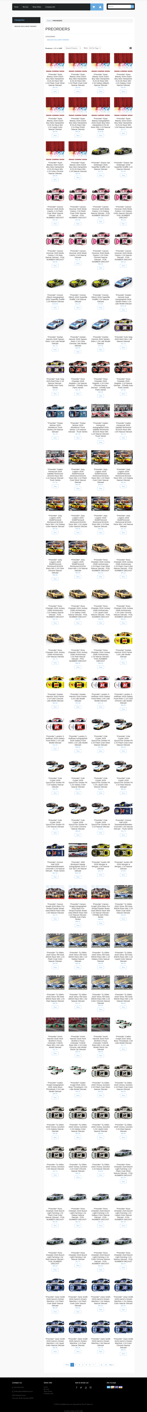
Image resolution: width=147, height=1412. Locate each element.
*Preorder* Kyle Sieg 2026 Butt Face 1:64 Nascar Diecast (123, 339)
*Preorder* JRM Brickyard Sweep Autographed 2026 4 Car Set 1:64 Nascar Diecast (78, 866)
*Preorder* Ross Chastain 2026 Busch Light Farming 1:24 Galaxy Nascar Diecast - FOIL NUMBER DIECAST (78, 1214)
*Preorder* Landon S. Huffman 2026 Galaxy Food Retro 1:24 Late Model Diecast (55, 739)
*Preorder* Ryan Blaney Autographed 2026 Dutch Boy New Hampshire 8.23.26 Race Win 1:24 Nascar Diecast (100, 124)
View (55, 91)
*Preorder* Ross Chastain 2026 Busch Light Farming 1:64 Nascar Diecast (78, 1256)
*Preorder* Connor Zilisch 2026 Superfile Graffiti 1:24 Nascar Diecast (100, 298)
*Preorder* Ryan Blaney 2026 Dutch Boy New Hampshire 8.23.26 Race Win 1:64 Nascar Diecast (123, 123)
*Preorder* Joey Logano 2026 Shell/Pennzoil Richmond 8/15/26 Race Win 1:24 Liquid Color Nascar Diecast (78, 521)
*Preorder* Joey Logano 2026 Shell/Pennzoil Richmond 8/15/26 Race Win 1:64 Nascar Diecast (123, 521)
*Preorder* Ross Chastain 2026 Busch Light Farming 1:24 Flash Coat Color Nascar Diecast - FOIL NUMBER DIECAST (55, 1214)
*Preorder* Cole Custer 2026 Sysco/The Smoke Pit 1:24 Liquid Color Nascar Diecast (100, 782)
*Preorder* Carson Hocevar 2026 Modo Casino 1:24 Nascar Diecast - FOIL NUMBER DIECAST (123, 255)
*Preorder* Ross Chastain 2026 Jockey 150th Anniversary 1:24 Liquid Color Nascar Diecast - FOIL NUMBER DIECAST (100, 611)
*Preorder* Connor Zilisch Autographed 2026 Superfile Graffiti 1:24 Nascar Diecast (55, 298)
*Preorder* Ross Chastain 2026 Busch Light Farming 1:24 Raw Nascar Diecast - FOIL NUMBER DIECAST (55, 1258)
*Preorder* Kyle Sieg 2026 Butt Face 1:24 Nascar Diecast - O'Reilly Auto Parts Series (55, 383)
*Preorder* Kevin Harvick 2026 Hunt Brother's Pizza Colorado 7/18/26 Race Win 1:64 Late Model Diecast (55, 1041)
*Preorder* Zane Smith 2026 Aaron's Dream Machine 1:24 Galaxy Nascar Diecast (100, 1300)
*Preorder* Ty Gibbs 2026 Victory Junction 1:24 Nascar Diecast (100, 1167)
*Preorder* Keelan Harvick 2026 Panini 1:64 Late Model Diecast (123, 653)
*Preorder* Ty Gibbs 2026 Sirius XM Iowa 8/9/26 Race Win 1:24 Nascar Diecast (123, 997)
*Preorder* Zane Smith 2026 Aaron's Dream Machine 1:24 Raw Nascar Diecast (78, 1342)
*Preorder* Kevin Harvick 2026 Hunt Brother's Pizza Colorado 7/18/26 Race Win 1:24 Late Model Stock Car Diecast (100, 1043)
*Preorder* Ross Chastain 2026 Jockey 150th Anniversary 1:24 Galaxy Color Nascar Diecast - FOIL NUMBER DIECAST (77, 611)
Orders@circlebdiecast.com (23, 1391)
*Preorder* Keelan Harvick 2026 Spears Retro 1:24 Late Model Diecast (100, 340)
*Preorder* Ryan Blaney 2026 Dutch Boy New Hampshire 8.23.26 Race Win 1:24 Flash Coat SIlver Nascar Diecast (55, 79)
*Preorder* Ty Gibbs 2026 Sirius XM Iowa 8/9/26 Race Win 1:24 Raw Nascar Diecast (55, 997)
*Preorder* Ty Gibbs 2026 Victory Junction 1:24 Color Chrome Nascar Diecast (78, 1168)
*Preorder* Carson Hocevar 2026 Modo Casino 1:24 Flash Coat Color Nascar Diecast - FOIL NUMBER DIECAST (78, 212)
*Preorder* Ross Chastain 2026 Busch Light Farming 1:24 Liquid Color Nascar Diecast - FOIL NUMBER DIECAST (123, 1214)
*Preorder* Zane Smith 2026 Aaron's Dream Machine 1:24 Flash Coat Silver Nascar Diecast (55, 1301)
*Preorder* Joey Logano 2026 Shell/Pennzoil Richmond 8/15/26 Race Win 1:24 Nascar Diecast (78, 565)
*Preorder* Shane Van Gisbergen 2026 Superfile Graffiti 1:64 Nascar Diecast (100, 166)
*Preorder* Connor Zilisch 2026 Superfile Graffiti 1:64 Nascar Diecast (78, 298)
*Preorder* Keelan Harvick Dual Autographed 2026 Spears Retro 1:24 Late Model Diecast (123, 299)
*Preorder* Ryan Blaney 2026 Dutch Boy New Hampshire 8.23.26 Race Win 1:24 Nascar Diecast (78, 167)
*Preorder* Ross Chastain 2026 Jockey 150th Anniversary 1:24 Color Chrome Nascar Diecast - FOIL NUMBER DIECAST (123, 611)
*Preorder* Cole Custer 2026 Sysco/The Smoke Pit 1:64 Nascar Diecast (55, 823)
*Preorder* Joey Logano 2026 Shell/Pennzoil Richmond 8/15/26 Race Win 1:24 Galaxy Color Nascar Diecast (55, 521)
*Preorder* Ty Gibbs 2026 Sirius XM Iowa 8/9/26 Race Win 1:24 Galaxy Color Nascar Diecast (100, 957)
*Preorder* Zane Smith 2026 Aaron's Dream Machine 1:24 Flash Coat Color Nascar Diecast (78, 1301)
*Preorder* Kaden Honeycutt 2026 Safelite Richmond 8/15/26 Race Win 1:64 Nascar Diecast (123, 427)
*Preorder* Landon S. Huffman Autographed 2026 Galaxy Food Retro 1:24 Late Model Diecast (77, 740)
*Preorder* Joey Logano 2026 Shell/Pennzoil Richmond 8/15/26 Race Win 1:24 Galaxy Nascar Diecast (123, 474)
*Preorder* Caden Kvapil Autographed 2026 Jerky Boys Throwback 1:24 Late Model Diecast (55, 1087)
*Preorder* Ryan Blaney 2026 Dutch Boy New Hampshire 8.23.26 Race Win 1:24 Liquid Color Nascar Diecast (55, 124)
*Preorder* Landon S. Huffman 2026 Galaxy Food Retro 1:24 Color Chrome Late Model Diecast (123, 698)
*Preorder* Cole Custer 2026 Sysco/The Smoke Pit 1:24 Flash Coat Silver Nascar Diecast (100, 740)
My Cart (25, 7)
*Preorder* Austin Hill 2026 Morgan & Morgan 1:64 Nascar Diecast (101, 865)
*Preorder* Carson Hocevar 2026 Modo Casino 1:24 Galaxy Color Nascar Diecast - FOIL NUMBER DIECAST (123, 212)
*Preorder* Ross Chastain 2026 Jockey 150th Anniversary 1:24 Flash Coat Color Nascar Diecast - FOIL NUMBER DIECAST (123, 565)
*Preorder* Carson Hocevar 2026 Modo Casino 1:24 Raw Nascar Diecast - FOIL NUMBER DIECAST (55, 255)
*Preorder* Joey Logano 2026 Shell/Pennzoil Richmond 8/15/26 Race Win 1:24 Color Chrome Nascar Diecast (55, 566)
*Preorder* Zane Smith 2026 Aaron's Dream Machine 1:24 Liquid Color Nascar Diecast (55, 1342)
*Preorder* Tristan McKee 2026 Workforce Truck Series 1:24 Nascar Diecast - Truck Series (77, 427)
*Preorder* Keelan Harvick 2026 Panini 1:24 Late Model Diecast (78, 697)
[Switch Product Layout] (130, 48)
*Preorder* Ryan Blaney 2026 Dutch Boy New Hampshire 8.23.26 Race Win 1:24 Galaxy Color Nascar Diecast (123, 79)
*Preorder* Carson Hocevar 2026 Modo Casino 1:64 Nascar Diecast (78, 254)
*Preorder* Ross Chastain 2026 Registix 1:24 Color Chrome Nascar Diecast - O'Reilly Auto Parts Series (100, 384)
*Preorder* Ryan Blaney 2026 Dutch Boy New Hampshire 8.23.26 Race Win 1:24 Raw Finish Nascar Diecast (78, 124)
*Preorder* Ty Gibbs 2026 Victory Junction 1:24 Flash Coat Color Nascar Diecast (123, 1086)
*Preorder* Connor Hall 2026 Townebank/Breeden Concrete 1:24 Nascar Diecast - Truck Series (55, 866)
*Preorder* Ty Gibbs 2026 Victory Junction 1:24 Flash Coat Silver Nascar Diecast (100, 1086)
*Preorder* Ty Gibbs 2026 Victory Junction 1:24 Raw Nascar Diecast (123, 1128)
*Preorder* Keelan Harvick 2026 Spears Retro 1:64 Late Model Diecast (55, 340)
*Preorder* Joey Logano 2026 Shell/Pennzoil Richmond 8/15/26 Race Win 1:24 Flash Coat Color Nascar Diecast (101, 475)
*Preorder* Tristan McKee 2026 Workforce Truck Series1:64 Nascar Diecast (55, 427)
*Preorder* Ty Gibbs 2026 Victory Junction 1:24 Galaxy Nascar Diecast (55, 1128)
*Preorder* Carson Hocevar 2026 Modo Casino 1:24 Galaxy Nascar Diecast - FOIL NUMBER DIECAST (100, 211)
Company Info (50, 7)
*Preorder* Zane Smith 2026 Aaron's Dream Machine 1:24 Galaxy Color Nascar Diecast (123, 1300)
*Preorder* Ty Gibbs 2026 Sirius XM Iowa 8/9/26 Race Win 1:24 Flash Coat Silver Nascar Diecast (123, 908)
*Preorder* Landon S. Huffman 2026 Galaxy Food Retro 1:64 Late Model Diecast (100, 697)
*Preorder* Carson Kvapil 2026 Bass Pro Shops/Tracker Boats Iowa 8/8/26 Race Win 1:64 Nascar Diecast (55, 908)
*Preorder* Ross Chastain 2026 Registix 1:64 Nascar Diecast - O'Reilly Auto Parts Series (77, 383)
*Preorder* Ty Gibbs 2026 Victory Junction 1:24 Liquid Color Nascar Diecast (100, 1128)
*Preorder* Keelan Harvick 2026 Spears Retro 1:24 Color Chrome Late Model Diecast (78, 341)
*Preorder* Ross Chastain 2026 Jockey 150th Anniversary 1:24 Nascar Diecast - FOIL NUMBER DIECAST (100, 655)
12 (106, 1365)
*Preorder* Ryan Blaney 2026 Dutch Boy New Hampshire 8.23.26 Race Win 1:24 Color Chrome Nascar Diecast (55, 168)
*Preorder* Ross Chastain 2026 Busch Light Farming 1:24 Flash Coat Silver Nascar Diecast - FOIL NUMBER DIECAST (123, 1170)
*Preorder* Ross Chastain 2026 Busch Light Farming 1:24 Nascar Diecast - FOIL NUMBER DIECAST (123, 1257)
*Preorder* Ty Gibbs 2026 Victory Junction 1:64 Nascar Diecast (55, 1167)
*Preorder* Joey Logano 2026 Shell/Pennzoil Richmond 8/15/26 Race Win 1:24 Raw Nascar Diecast (100, 521)
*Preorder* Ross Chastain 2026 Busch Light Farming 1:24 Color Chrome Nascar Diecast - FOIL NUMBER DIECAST (100, 1258)
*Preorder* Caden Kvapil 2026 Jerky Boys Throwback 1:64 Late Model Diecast (123, 1039)
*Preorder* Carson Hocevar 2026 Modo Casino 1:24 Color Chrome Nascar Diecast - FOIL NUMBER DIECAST (100, 256)
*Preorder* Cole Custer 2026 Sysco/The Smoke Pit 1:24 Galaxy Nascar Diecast (55, 782)
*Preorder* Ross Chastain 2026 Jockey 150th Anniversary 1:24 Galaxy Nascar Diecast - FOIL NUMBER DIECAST (55, 611)
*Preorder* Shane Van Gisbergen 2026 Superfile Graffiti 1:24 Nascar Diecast (123, 166)
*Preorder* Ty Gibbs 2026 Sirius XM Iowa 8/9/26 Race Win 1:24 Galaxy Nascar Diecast (78, 957)
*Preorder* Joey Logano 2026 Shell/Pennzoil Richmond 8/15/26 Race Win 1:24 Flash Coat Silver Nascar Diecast (78, 475)
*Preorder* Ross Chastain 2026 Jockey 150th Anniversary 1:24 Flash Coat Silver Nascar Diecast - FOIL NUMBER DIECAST (100, 565)
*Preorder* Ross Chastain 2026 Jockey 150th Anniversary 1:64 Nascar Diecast (55, 653)
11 (101, 1365)
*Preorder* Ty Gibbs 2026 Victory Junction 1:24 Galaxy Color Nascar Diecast (78, 1128)
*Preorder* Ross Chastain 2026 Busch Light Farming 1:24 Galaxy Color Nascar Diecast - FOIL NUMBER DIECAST (100, 1214)
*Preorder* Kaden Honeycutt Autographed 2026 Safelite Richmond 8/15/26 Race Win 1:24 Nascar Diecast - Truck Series (100, 429)
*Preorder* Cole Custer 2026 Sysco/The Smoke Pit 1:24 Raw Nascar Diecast (123, 782)
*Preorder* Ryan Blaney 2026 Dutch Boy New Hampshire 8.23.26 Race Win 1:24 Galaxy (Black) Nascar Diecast (100, 79)
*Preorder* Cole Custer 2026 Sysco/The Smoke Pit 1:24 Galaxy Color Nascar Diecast (78, 782)
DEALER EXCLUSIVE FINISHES (25, 26)
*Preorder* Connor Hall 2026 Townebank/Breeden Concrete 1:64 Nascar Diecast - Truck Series (123, 824)
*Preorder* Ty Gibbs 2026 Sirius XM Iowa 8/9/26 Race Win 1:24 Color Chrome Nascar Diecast (100, 998)
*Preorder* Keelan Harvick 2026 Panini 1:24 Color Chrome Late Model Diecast (55, 697)
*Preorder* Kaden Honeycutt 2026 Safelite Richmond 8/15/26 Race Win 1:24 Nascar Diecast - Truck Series (55, 474)
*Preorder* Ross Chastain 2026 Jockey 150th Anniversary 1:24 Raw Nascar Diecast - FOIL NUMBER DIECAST (77, 655)
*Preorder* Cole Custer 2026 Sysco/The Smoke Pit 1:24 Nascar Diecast (100, 823)
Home (16, 7)
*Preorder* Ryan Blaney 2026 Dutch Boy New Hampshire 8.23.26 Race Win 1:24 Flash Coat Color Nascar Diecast (77, 79)
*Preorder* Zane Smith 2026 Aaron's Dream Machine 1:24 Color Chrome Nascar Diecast (123, 1343)
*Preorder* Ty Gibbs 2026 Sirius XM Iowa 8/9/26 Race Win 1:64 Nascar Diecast (78, 997)
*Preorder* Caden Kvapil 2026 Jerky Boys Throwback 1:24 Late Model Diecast (78, 1086)
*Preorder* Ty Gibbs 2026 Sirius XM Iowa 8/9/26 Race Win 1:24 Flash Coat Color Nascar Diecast (55, 957)
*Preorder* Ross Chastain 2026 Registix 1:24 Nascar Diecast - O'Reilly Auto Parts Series (123, 383)
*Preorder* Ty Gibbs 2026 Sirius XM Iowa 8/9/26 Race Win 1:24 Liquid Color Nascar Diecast (123, 957)
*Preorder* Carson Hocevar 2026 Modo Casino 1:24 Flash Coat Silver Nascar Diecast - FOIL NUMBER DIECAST (55, 212)
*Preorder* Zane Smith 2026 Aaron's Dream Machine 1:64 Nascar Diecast (100, 1342)
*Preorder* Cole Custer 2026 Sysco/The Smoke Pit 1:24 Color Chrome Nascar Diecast (78, 824)
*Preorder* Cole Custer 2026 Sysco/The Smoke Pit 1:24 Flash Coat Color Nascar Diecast (123, 740)
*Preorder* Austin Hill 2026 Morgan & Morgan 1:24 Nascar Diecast (123, 865)
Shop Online (37, 7)
